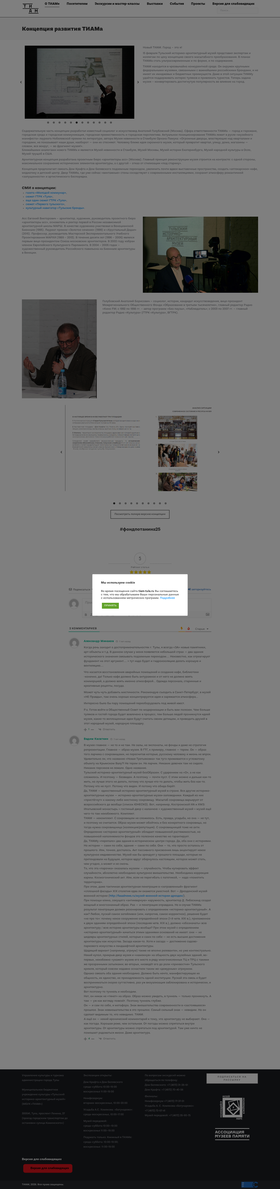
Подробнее (167, 598)
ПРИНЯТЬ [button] (110, 605)
